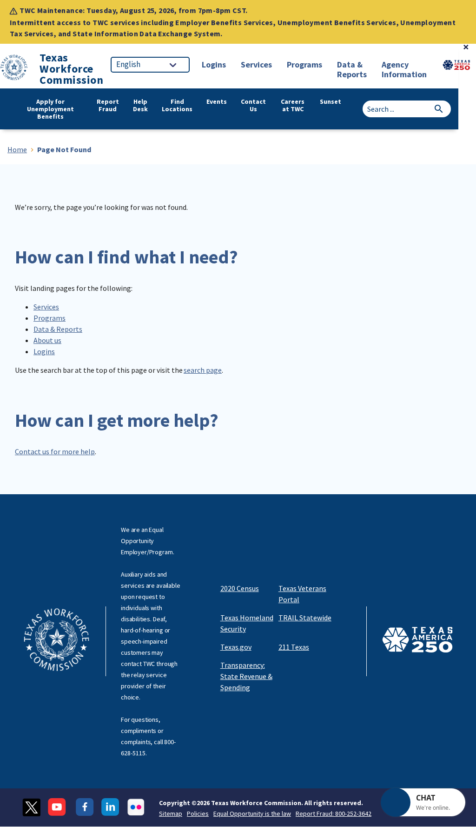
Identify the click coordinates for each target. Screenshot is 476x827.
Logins (44, 351)
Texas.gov (235, 647)
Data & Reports (57, 329)
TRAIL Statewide (304, 617)
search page (203, 370)
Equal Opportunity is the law (252, 813)
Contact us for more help (55, 451)
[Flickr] (136, 807)
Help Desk (140, 105)
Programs (49, 318)
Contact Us (253, 105)
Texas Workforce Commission (71, 69)
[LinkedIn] (110, 807)
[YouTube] (58, 807)
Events (216, 102)
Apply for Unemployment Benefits (50, 109)
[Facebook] (85, 807)
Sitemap (170, 813)
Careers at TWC (292, 105)
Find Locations (177, 105)
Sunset (330, 102)
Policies (198, 813)
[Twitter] (31, 807)
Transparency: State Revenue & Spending (246, 676)
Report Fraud (108, 105)
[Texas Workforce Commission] (14, 69)
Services (46, 306)
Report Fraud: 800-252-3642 (333, 813)
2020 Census (239, 588)
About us (47, 340)
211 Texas (293, 647)
